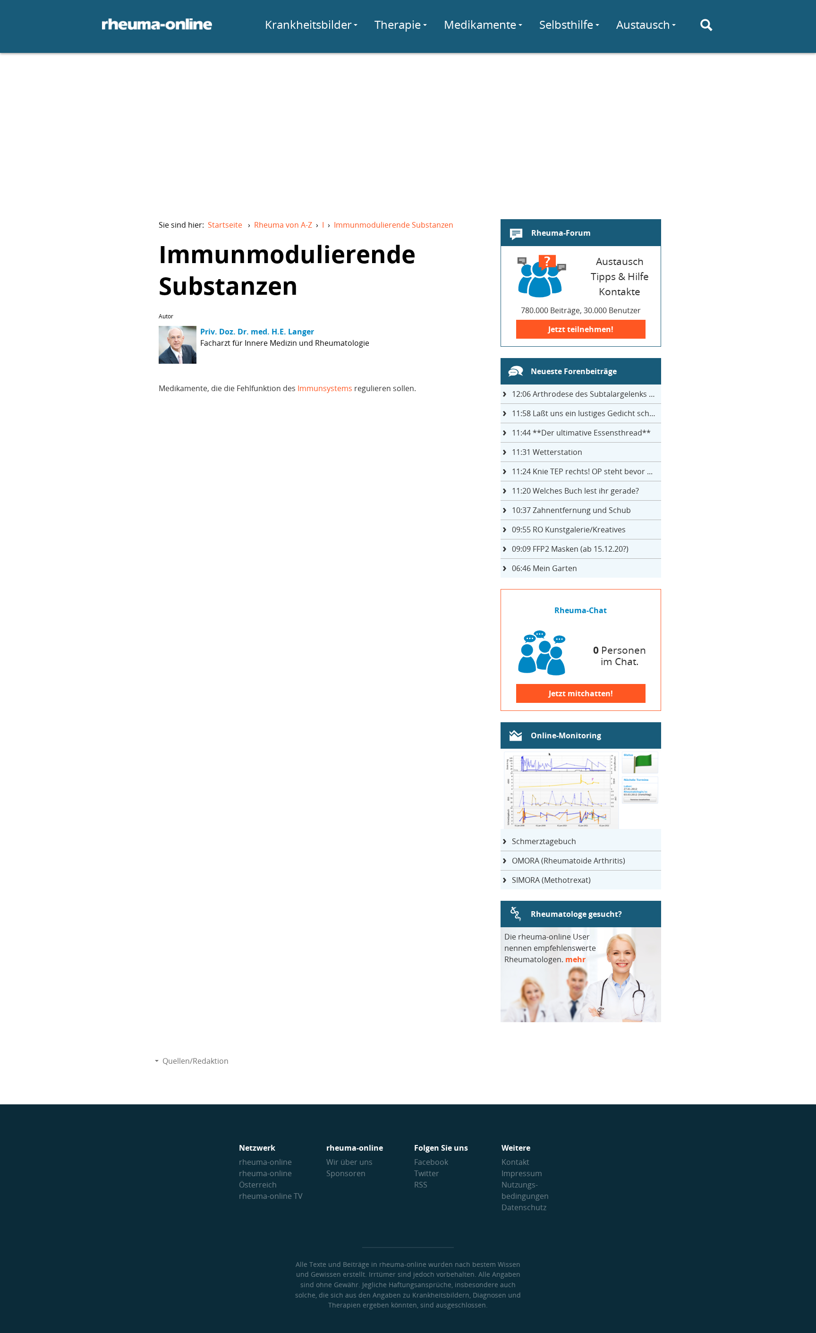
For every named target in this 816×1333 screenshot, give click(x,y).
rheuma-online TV (271, 1196)
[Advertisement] (408, 130)
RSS (420, 1184)
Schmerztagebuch (544, 841)
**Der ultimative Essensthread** (581, 432)
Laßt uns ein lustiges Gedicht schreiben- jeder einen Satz (586, 413)
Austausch (643, 24)
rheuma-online (265, 1162)
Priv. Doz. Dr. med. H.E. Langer (257, 331)
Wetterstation (547, 452)
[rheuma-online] (157, 29)
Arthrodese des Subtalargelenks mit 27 (586, 394)
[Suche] (706, 25)
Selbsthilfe (566, 24)
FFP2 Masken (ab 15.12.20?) (570, 549)
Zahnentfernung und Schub (571, 510)
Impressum (522, 1173)
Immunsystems (325, 388)
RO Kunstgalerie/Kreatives (569, 529)
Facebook (431, 1162)
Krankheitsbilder (308, 24)
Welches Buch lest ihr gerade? (575, 491)
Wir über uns (349, 1162)
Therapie (397, 24)
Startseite (225, 225)
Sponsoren (346, 1173)
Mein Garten (544, 568)
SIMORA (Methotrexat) (551, 880)
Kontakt (515, 1162)
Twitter (426, 1173)
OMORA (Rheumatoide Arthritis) (568, 860)
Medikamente (480, 24)
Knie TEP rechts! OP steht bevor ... (582, 471)
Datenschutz (524, 1207)
